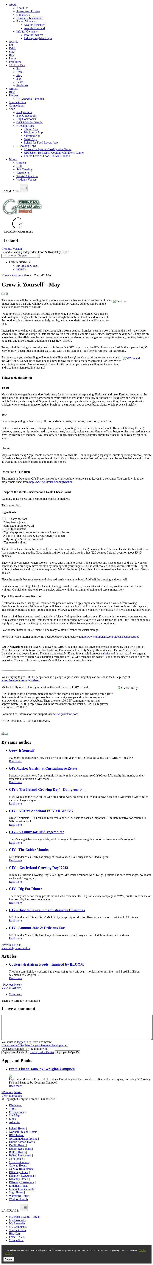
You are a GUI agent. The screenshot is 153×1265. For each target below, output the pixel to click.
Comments (15, 994)
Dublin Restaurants (20, 1148)
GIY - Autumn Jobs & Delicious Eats (37, 928)
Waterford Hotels (19, 1195)
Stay (11, 51)
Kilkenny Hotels (18, 1179)
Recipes (13, 95)
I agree (8, 1259)
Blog (12, 92)
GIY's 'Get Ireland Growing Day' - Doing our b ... (47, 789)
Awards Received (34, 28)
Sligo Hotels (16, 1192)
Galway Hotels (18, 1165)
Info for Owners (27, 31)
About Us (22, 8)
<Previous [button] (7, 944)
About (12, 4)
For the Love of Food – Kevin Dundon (47, 156)
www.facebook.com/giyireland (20, 680)
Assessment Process (28, 11)
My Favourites (17, 1220)
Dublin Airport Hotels (22, 1142)
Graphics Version (11, 248)
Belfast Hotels (17, 1152)
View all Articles (11, 988)
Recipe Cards (24, 112)
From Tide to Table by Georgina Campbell (42, 1069)
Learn (12, 58)
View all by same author (15, 948)
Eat (11, 45)
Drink (12, 48)
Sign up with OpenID (67, 1052)
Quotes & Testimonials (29, 18)
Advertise (14, 1122)
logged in (22, 1042)
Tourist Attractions (27, 176)
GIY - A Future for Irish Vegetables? (36, 832)
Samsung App (32, 135)
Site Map (14, 1115)
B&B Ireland (16, 1135)
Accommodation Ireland (23, 1138)
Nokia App (30, 139)
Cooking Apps (26, 145)
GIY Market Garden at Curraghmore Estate (43, 768)
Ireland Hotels (17, 1128)
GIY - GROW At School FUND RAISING (41, 811)
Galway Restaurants (21, 1168)
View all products (11, 1095)
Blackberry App (33, 132)
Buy (11, 55)
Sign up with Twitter (42, 1052)
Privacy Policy (17, 1112)
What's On (22, 172)
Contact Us (23, 14)
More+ (13, 159)
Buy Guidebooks (26, 115)
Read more (15, 761)
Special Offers (17, 102)
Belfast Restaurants (20, 1155)
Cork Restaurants (19, 1162)
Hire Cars (14, 1233)
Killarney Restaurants (21, 1175)
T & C (13, 1108)
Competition (16, 1240)
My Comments (17, 1226)
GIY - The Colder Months (29, 850)
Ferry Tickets (16, 1236)
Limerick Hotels (18, 1185)
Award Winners (26, 21)
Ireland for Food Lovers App (41, 142)
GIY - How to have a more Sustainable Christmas (47, 910)
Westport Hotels (18, 1199)
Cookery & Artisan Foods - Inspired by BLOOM (46, 964)
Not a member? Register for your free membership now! (34, 1045)
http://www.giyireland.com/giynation (51, 481)
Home (5, 275)
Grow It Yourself (21, 750)
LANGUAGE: (10, 190)
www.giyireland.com (65, 714)
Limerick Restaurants (21, 1189)
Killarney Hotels (18, 1172)
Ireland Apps (25, 125)
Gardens (21, 162)
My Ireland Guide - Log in (24, 1216)
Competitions (17, 105)
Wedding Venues (26, 179)
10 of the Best (17, 65)
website (105, 653)
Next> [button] (18, 944)
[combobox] (24, 188)
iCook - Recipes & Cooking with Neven (47, 149)
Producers (15, 61)
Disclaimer (15, 1105)
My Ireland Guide (27, 265)
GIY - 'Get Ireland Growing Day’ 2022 (38, 868)
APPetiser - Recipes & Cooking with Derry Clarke (54, 152)
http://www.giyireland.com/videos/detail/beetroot (110, 636)
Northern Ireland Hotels (23, 1131)
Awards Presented (34, 24)
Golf (19, 166)
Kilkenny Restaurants (21, 1182)
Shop (12, 108)
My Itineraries (17, 1223)
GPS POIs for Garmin (29, 122)
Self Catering (24, 169)
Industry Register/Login (38, 38)
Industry (21, 269)
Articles (13, 88)
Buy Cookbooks (26, 119)
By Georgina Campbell (30, 98)
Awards (13, 41)
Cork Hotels (16, 1158)
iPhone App (31, 129)
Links (12, 1118)
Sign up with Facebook (15, 1052)
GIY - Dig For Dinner (25, 889)
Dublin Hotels (17, 1145)
